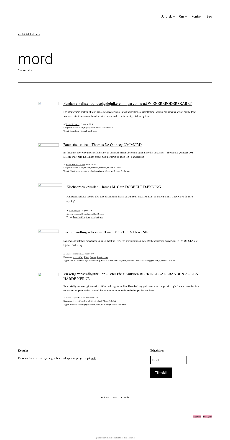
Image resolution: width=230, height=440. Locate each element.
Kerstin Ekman (107, 260)
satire (110, 171)
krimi (88, 217)
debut (72, 130)
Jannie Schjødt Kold (74, 297)
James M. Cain (79, 217)
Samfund (94, 167)
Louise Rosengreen (73, 253)
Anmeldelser (78, 127)
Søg (209, 16)
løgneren (122, 260)
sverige (157, 260)
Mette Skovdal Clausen (75, 164)
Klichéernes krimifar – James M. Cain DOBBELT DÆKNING (113, 186)
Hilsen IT (131, 437)
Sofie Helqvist (74, 210)
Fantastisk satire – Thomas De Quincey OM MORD (102, 144)
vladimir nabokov (168, 260)
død (71, 260)
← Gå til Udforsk (29, 34)
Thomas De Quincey (122, 171)
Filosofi (87, 167)
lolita (116, 260)
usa (101, 217)
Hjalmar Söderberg (92, 260)
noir (97, 217)
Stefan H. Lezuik (72, 124)
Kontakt (196, 16)
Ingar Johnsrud (81, 130)
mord (90, 130)
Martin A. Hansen (134, 260)
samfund (91, 171)
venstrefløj (122, 304)
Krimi (98, 127)
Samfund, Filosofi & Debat (110, 167)
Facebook (197, 416)
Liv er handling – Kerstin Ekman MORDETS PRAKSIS (105, 231)
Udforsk (166, 16)
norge (95, 130)
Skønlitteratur (107, 127)
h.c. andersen (79, 260)
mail (93, 358)
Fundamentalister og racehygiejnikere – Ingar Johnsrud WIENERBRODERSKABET (127, 103)
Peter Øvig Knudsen (109, 304)
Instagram (207, 416)
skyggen (150, 260)
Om (181, 16)
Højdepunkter (89, 127)
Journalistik (89, 301)
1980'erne (73, 304)
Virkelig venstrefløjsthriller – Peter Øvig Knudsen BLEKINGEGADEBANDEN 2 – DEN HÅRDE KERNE (130, 276)
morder (84, 171)
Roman (93, 257)
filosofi (72, 171)
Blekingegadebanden (86, 304)
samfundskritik (101, 171)
